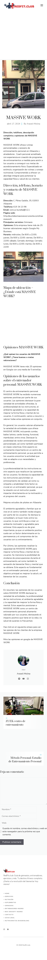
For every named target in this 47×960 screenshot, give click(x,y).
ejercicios (9, 896)
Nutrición (9, 899)
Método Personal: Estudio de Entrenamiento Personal (24, 759)
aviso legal (10, 918)
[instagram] (4, 929)
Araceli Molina (33, 123)
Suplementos (10, 902)
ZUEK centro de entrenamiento (15, 723)
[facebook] (8, 929)
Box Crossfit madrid (14, 912)
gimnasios (9, 905)
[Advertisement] (23, 35)
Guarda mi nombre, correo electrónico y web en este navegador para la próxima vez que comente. (25, 831)
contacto (9, 915)
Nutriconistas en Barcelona (17, 921)
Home (7, 893)
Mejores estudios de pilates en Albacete (22, 502)
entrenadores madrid (14, 908)
